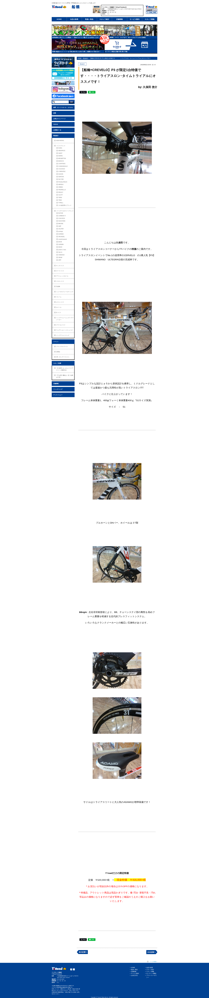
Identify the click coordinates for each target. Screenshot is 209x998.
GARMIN (61, 244)
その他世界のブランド (64, 205)
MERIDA (60, 184)
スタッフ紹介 (104, 19)
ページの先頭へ (153, 961)
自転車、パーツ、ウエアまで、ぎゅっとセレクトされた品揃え (128, 37)
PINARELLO (62, 189)
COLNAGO (61, 169)
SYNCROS (61, 218)
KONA (60, 148)
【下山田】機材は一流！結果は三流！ (64, 376)
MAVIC (60, 247)
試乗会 (58, 352)
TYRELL (60, 203)
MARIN (60, 156)
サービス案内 (135, 19)
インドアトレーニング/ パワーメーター (65, 318)
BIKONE (60, 223)
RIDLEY (60, 192)
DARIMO (61, 234)
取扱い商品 (89, 19)
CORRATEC (62, 171)
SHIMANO (61, 255)
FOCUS (55, 124)
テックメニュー (57, 395)
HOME (59, 19)
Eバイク (58, 312)
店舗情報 (119, 19)
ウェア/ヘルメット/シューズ (64, 330)
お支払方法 (134, 975)
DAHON (60, 174)
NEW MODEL (60, 140)
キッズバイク (60, 265)
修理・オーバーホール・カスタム (63, 107)
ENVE (60, 242)
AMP (59, 226)
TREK (60, 200)
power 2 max (62, 249)
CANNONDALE (63, 166)
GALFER (61, 229)
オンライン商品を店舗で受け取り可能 (116, 51)
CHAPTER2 (61, 163)
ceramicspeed (62, 239)
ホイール (58, 307)
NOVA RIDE (61, 221)
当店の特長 (74, 19)
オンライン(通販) (151, 973)
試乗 (54, 113)
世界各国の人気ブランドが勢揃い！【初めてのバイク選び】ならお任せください (75, 37)
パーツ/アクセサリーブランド (64, 211)
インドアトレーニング (62, 335)
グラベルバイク (60, 325)
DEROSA (61, 176)
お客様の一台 (57, 130)
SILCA (60, 252)
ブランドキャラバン (62, 346)
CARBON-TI (62, 216)
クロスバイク (60, 281)
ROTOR (60, 213)
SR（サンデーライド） (63, 357)
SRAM (60, 257)
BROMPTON (62, 158)
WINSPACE (61, 150)
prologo (60, 231)
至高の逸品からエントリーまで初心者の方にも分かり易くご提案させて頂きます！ (76, 51)
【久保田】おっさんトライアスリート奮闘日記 (64, 369)
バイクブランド (60, 145)
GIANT (60, 153)
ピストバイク (60, 302)
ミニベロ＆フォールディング (64, 291)
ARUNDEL (61, 236)
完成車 (58, 286)
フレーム (58, 297)
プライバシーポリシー (151, 976)
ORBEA (60, 187)
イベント (56, 341)
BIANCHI (61, 161)
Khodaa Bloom (62, 182)
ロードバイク (60, 271)
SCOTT (60, 195)
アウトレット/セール (62, 276)
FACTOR (61, 179)
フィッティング (57, 389)
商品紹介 (56, 135)
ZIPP (59, 260)
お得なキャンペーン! (59, 118)
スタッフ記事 (57, 363)
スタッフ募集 (150, 19)
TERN (60, 197)
